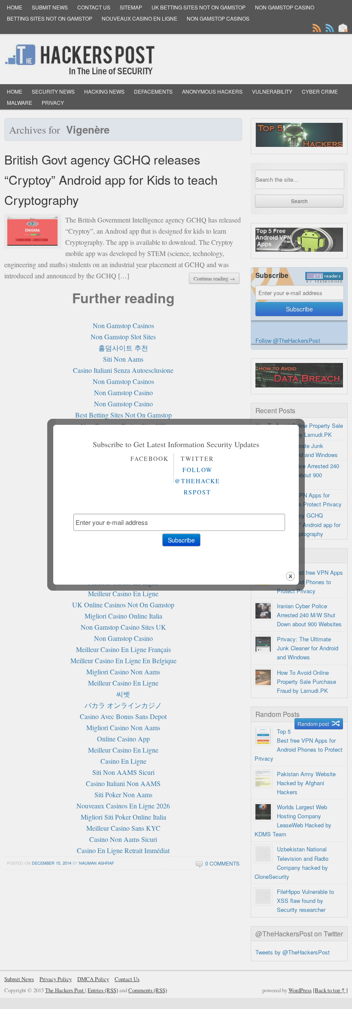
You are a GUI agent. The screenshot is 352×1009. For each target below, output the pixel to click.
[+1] (176, 502)
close (290, 576)
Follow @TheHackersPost (197, 481)
